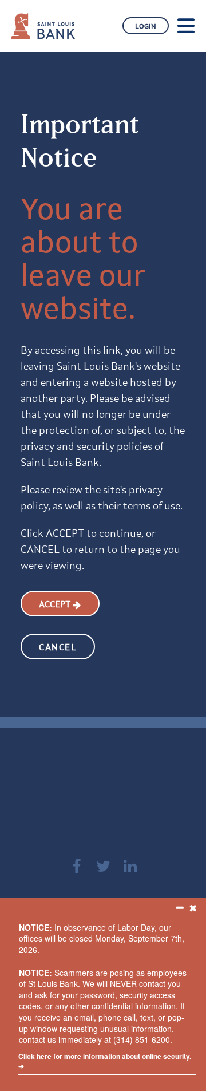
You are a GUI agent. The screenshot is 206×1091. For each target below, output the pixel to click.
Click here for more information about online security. (104, 1061)
